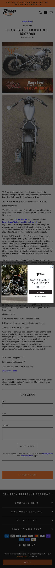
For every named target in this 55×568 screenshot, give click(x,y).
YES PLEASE (40, 292)
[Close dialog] (51, 266)
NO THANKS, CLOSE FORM (40, 296)
